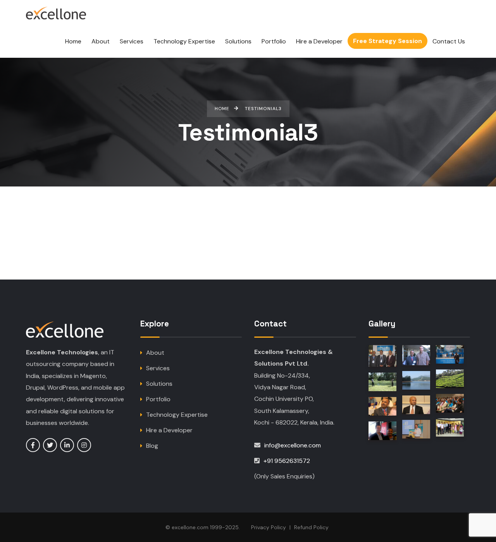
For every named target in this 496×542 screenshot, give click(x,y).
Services (158, 368)
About (155, 353)
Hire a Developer (169, 430)
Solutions (159, 384)
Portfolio (158, 399)
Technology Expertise (177, 415)
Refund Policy (311, 527)
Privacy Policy (268, 527)
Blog (152, 446)
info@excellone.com (292, 445)
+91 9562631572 (287, 461)
